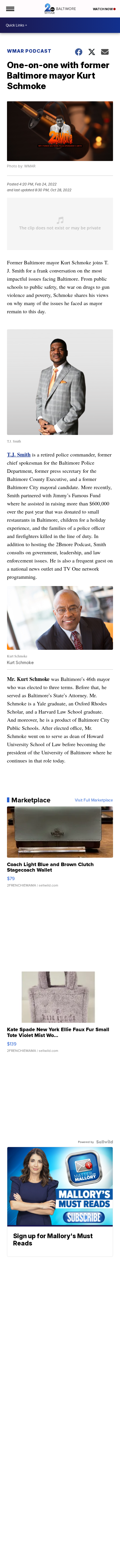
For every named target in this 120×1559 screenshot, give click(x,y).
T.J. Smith (19, 454)
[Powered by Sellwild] (104, 1142)
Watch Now (103, 9)
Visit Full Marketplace (94, 800)
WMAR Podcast (29, 51)
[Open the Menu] (9, 8)
